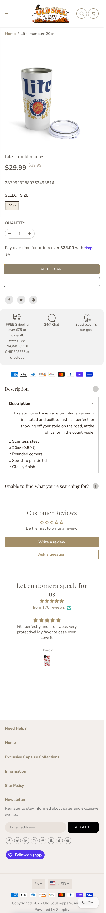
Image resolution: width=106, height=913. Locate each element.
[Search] (81, 13)
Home (10, 33)
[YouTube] (68, 840)
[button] (8, 13)
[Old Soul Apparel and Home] (50, 13)
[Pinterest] (33, 300)
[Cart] (93, 13)
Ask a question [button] (51, 554)
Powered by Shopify (52, 909)
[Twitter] (21, 300)
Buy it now (52, 281)
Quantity (15, 223)
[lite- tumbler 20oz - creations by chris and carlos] (46, 102)
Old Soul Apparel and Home (67, 903)
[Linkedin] (26, 840)
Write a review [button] (51, 542)
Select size (16, 195)
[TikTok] (59, 840)
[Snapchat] (51, 840)
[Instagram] (34, 840)
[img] (52, 601)
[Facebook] (9, 300)
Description (19, 403)
